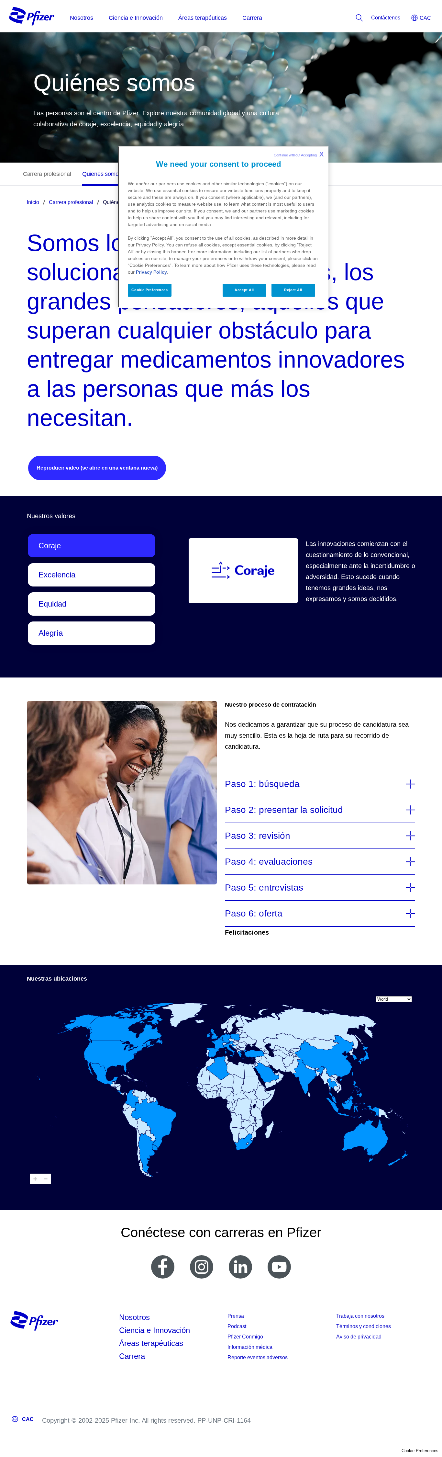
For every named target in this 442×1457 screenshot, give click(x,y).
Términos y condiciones (363, 1326)
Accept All (244, 290)
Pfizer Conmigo (245, 1336)
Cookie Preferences (420, 1450)
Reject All (293, 290)
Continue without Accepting (299, 154)
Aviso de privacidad (358, 1336)
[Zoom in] (35, 1179)
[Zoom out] (45, 1179)
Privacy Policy (151, 272)
